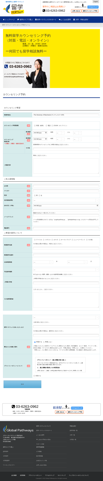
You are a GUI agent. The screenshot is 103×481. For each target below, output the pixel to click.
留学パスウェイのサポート (46, 20)
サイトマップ (62, 475)
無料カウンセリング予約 (90, 11)
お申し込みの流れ (41, 465)
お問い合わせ (76, 11)
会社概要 (14, 475)
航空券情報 (39, 456)
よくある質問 (66, 20)
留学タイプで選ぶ (26, 20)
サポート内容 (40, 444)
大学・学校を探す (81, 20)
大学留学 (5, 456)
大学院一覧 (73, 439)
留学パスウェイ (6, 25)
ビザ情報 (39, 451)
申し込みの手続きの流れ (43, 439)
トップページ (10, 20)
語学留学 (5, 451)
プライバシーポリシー (35, 475)
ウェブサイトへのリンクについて (79, 475)
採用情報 (22, 475)
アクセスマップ (93, 7)
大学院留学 (6, 460)
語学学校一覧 (74, 430)
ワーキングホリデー (9, 465)
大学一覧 (72, 435)
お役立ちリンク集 (41, 460)
